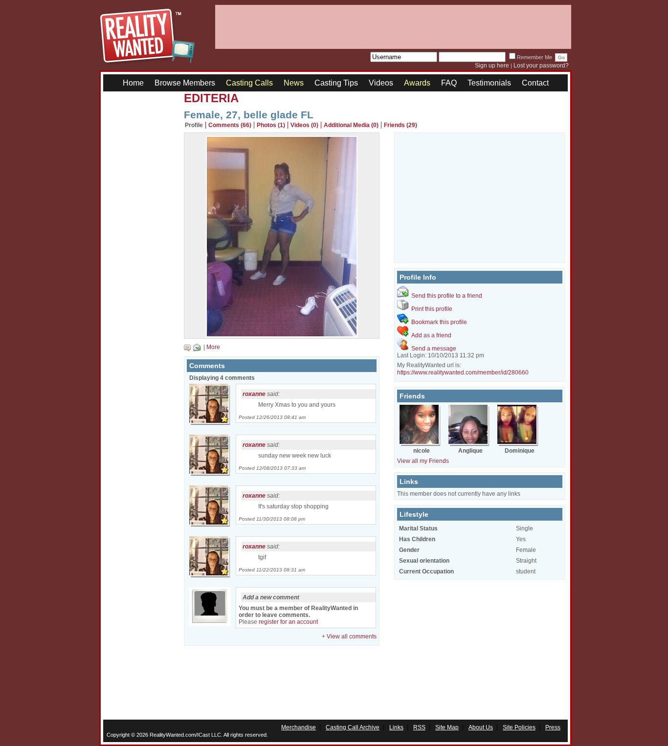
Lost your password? (541, 65)
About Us (480, 727)
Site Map (447, 727)
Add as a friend (431, 335)
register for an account (288, 621)
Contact (535, 83)
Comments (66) (229, 125)
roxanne (254, 394)
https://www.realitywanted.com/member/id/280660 (463, 372)
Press (552, 727)
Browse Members (185, 83)
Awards (417, 83)
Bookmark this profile (439, 322)
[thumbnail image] (281, 335)
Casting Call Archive (352, 727)
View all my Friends (423, 461)
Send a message (433, 348)
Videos (381, 83)
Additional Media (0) (351, 125)
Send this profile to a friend (446, 295)
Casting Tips (336, 83)
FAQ (449, 83)
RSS (419, 727)
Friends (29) (400, 125)
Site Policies (519, 727)
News (294, 83)
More (213, 347)
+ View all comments (349, 636)
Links (396, 727)
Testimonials (489, 83)
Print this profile (431, 309)
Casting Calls (249, 83)
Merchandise (298, 727)
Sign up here (492, 65)
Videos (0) (304, 125)
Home (133, 83)
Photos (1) (271, 125)
